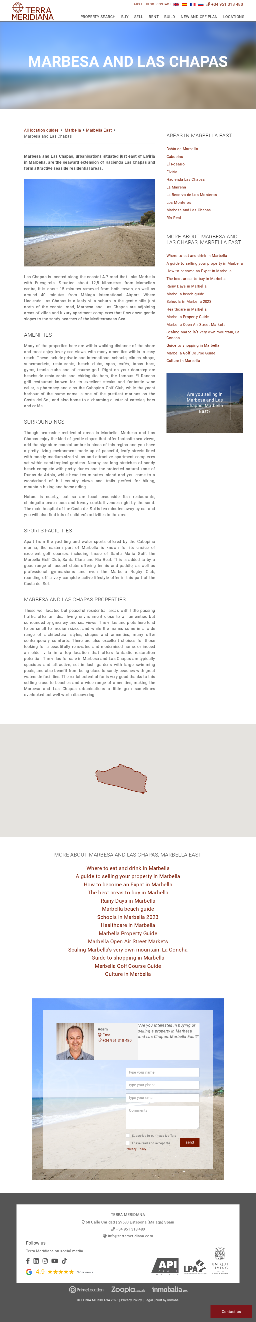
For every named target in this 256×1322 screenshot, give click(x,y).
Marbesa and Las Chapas (188, 210)
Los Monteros (178, 202)
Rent (154, 17)
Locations (233, 17)
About (139, 4)
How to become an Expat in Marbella (199, 271)
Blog (150, 4)
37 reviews (85, 1272)
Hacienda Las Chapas (185, 179)
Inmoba (173, 1300)
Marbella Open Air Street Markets (196, 324)
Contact (163, 4)
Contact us (231, 1311)
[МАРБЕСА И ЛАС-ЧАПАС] (201, 4)
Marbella (73, 130)
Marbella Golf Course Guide (191, 353)
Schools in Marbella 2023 (189, 301)
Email (107, 1035)
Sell (138, 17)
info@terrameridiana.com (130, 1236)
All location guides (41, 130)
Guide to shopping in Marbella (193, 345)
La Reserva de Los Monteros (191, 195)
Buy (124, 17)
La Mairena (176, 187)
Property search (98, 17)
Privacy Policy (136, 1149)
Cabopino (175, 156)
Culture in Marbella (183, 360)
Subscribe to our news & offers (153, 1136)
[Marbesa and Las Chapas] (176, 4)
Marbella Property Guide (187, 317)
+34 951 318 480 (226, 4)
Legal (148, 1300)
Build (169, 17)
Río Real (173, 218)
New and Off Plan (199, 17)
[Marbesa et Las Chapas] (193, 4)
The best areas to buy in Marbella (196, 278)
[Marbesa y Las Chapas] (185, 4)
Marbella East (99, 130)
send (190, 1142)
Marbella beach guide (185, 294)
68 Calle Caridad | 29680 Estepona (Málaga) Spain (130, 1222)
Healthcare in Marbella (186, 309)
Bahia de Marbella (182, 149)
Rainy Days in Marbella (186, 286)
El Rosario (175, 164)
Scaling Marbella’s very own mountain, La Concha (128, 950)
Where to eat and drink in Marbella (196, 255)
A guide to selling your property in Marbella (204, 263)
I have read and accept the (148, 1146)
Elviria (172, 172)
